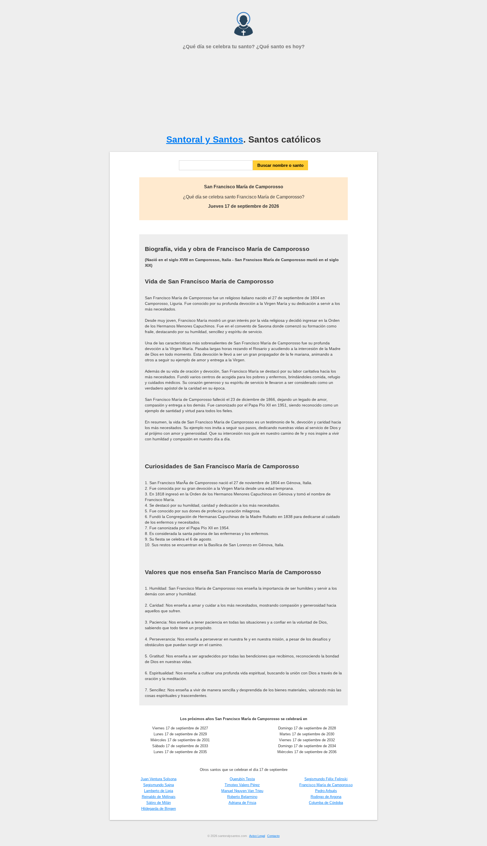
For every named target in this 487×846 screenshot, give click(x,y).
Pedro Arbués (326, 791)
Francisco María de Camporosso (326, 785)
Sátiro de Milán (158, 803)
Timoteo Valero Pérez (242, 785)
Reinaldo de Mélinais (159, 797)
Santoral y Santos (204, 139)
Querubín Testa (242, 779)
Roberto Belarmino (242, 797)
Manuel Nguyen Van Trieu (242, 791)
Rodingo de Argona (326, 797)
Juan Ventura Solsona (158, 779)
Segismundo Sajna (158, 785)
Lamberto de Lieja (158, 791)
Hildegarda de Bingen (158, 808)
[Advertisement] (243, 92)
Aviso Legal (257, 836)
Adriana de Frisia (242, 803)
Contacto (273, 836)
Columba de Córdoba (326, 803)
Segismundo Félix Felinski (325, 779)
